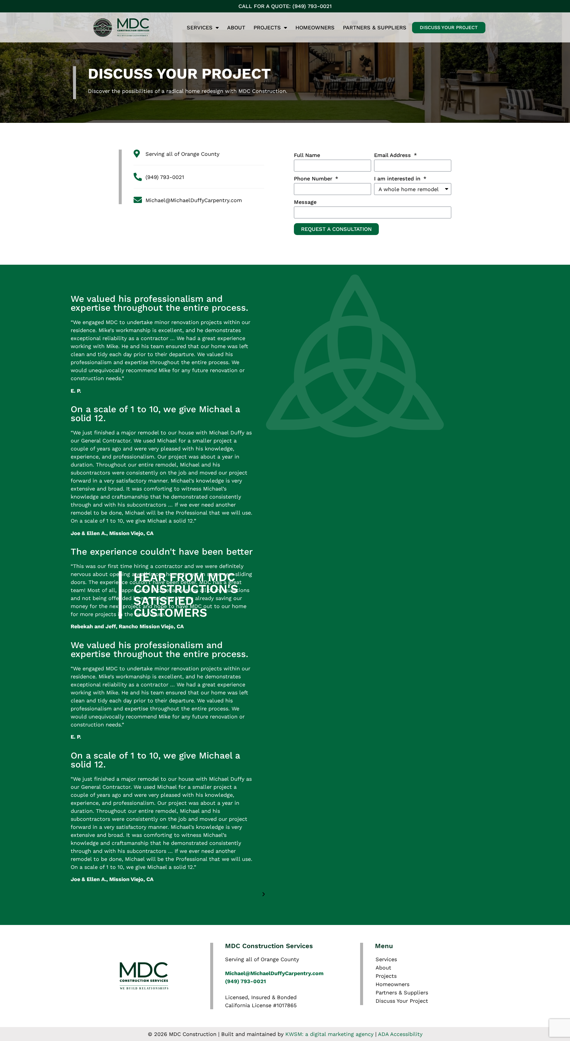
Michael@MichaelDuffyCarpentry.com (274, 973)
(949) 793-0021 (245, 981)
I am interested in (398, 179)
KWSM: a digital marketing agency (329, 1034)
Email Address (393, 155)
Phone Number (314, 179)
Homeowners (315, 27)
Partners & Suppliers (374, 27)
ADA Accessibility (400, 1034)
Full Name (307, 155)
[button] (356, 894)
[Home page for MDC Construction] (141, 27)
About (236, 27)
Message (305, 202)
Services (200, 27)
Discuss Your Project (402, 1001)
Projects (267, 27)
